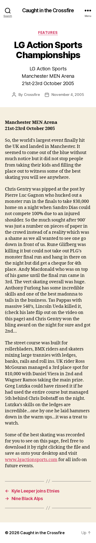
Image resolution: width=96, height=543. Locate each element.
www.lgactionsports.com (31, 460)
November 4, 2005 (67, 94)
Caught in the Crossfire (48, 10)
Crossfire (32, 94)
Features (48, 32)
